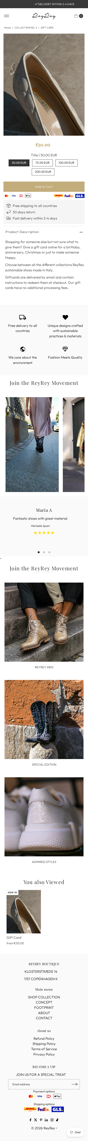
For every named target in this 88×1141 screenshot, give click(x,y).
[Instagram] (52, 1120)
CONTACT (44, 1018)
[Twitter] (35, 1120)
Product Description (22, 232)
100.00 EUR (66, 163)
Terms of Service (44, 1049)
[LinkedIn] (46, 1120)
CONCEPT (44, 1002)
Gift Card (14, 937)
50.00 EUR (19, 163)
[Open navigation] (6, 16)
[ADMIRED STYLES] (44, 817)
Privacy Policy (44, 1054)
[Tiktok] (57, 1120)
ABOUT (44, 1013)
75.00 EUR (42, 163)
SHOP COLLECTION (44, 997)
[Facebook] (30, 1120)
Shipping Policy (44, 1043)
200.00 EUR (43, 172)
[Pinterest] (41, 1120)
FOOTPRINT (44, 1007)
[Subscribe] (75, 1084)
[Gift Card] (24, 911)
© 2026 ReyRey (43, 1128)
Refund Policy (44, 1038)
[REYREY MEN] (44, 622)
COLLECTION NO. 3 (26, 27)
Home (7, 27)
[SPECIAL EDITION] (44, 719)
